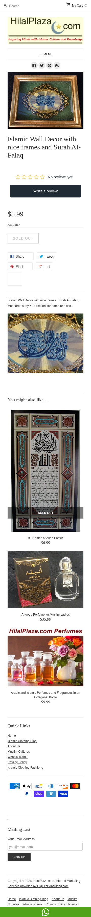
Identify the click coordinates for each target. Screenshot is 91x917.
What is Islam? (18, 756)
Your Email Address (21, 839)
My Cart (79, 5)
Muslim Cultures (19, 751)
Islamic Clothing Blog (22, 741)
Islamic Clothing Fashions (25, 767)
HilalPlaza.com (43, 880)
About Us (14, 746)
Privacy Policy (17, 762)
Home (12, 735)
